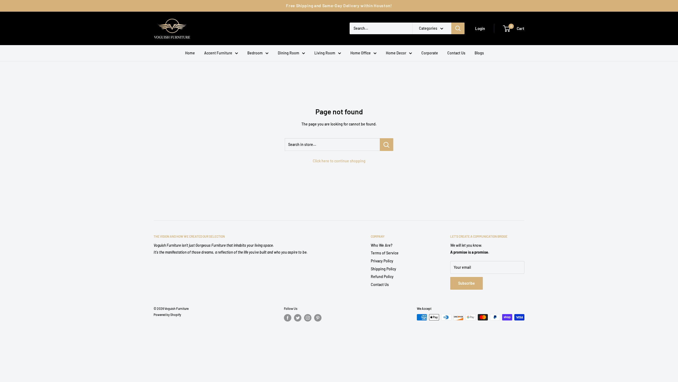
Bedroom (255, 53)
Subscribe (466, 283)
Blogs (479, 53)
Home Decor (396, 53)
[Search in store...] (386, 144)
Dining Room (288, 53)
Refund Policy (382, 276)
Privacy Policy (382, 261)
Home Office (360, 53)
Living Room (324, 53)
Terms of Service (385, 253)
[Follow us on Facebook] (287, 318)
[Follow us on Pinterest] (318, 318)
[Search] (458, 28)
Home (190, 53)
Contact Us (456, 53)
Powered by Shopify (167, 314)
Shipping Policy (383, 269)
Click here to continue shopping (339, 161)
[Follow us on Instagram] (307, 318)
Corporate (429, 53)
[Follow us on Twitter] (297, 318)
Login (480, 28)
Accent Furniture (218, 53)
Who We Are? (381, 245)
